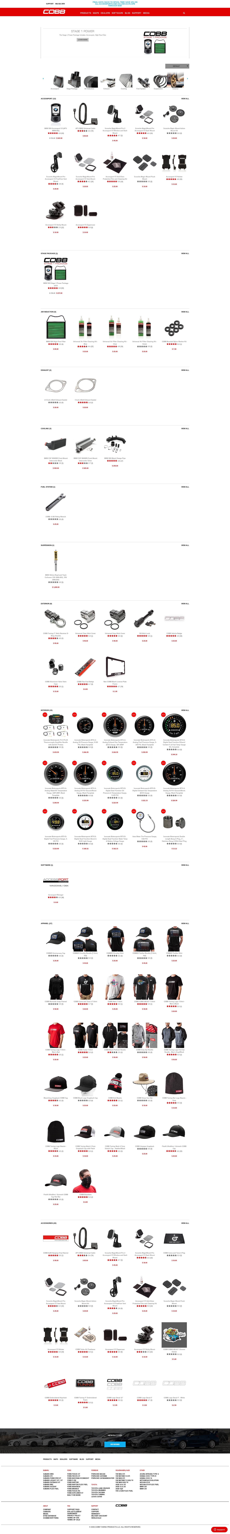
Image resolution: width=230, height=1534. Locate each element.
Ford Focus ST (73, 1474)
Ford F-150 (71, 1480)
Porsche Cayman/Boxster (102, 1478)
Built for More (74, 1495)
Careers (47, 1512)
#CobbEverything (51, 1518)
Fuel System (141, 89)
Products (85, 13)
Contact (95, 1509)
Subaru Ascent (49, 1487)
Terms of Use (73, 1518)
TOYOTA (94, 1484)
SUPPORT (50, 4)
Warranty (95, 1514)
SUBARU (46, 1470)
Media (146, 13)
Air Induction (89, 89)
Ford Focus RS (73, 1491)
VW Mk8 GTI (120, 1478)
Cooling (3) (46, 428)
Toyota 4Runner (98, 1490)
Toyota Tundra (98, 1494)
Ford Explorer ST (75, 1493)
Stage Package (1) (49, 253)
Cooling (124, 89)
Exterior (175, 89)
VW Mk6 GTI (120, 1474)
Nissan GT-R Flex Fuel (149, 1484)
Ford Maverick (73, 1487)
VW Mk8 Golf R (122, 1482)
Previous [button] (42, 78)
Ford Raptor (73, 1482)
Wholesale (96, 1518)
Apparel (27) (46, 923)
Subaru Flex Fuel (51, 1489)
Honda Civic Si (146, 1478)
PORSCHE (94, 1470)
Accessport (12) (48, 99)
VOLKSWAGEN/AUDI (123, 1470)
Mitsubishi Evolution (149, 1480)
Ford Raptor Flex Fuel (77, 1484)
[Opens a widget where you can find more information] (219, 1530)
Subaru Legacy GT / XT (53, 1480)
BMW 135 (143, 1489)
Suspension (158, 89)
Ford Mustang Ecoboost (78, 1478)
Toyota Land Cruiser (100, 1488)
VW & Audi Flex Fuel (124, 1491)
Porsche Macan (98, 1474)
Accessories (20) (48, 1223)
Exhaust (106, 89)
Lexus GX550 (96, 1497)
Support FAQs (73, 1509)
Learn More (83, 40)
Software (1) (47, 865)
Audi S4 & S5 (121, 1484)
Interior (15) (46, 710)
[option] (54, 80)
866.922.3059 (60, 4)
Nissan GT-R (145, 1482)
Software (117, 13)
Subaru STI (48, 1476)
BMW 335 (143, 1487)
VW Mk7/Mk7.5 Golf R (124, 1480)
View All (185, 99)
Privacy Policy (73, 1516)
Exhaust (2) (46, 370)
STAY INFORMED (115, 1444)
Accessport (55, 89)
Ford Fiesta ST (73, 1476)
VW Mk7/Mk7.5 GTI (123, 1476)
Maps (96, 13)
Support (136, 13)
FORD (69, 1470)
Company (47, 1509)
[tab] (115, 42)
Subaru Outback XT (51, 1482)
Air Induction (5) (48, 312)
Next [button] (187, 78)
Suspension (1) (47, 545)
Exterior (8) (46, 604)
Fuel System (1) (48, 487)
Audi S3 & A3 (121, 1487)
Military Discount (99, 1516)
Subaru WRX (48, 1474)
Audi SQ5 (119, 1489)
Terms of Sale (73, 1520)
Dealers (105, 13)
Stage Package (72, 89)
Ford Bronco (73, 1489)
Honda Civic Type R (148, 1476)
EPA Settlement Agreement (74, 1512)
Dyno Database (49, 1516)
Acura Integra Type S (149, 1474)
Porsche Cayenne (99, 1476)
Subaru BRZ (48, 1484)
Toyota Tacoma (98, 1492)
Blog (127, 13)
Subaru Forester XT (52, 1478)
